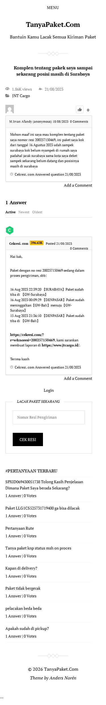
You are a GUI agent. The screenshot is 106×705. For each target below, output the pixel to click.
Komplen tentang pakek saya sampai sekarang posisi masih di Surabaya (53, 71)
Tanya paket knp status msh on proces (38, 548)
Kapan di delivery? (21, 568)
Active (10, 212)
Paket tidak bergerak (22, 588)
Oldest (37, 212)
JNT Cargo (21, 96)
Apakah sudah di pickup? (27, 628)
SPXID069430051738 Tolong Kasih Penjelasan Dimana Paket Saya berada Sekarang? (44, 485)
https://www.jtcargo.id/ (60, 345)
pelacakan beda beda (23, 608)
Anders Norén (62, 678)
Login (49, 390)
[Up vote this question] (80, 109)
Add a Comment (78, 185)
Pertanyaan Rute (19, 528)
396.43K (36, 243)
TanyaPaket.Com (53, 24)
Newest (23, 212)
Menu (53, 8)
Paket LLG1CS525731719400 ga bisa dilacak (42, 508)
